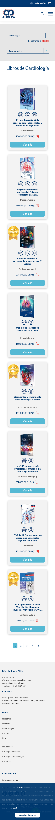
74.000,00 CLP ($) (25, 482)
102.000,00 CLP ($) (25, 551)
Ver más (27, 144)
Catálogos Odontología (13, 756)
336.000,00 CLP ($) (25, 274)
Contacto (6, 761)
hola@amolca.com (10, 780)
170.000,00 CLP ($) (25, 136)
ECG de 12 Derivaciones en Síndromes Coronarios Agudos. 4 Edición (27, 538)
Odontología (8, 728)
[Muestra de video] (34, 114)
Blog (4, 738)
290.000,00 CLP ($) (25, 205)
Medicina (6, 723)
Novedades (7, 746)
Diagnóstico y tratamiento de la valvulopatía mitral (27, 398)
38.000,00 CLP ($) (25, 620)
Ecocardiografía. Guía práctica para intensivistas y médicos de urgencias (27, 123)
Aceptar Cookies (27, 815)
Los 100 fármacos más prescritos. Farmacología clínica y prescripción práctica (27, 469)
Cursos (5, 733)
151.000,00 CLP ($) (25, 412)
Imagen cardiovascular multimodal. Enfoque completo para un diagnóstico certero (27, 192)
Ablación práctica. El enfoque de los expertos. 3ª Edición (27, 261)
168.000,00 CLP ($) (25, 343)
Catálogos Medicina (11, 751)
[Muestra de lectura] (20, 114)
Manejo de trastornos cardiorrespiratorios (27, 329)
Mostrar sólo (39, 40)
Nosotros (6, 718)
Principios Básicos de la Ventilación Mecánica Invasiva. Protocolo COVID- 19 (27, 607)
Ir (46, 50)
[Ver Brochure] (27, 114)
